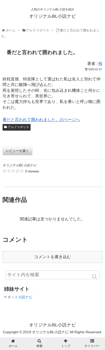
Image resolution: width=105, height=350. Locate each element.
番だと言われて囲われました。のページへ (41, 119)
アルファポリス (18, 127)
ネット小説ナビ (19, 297)
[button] (95, 276)
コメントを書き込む (52, 257)
